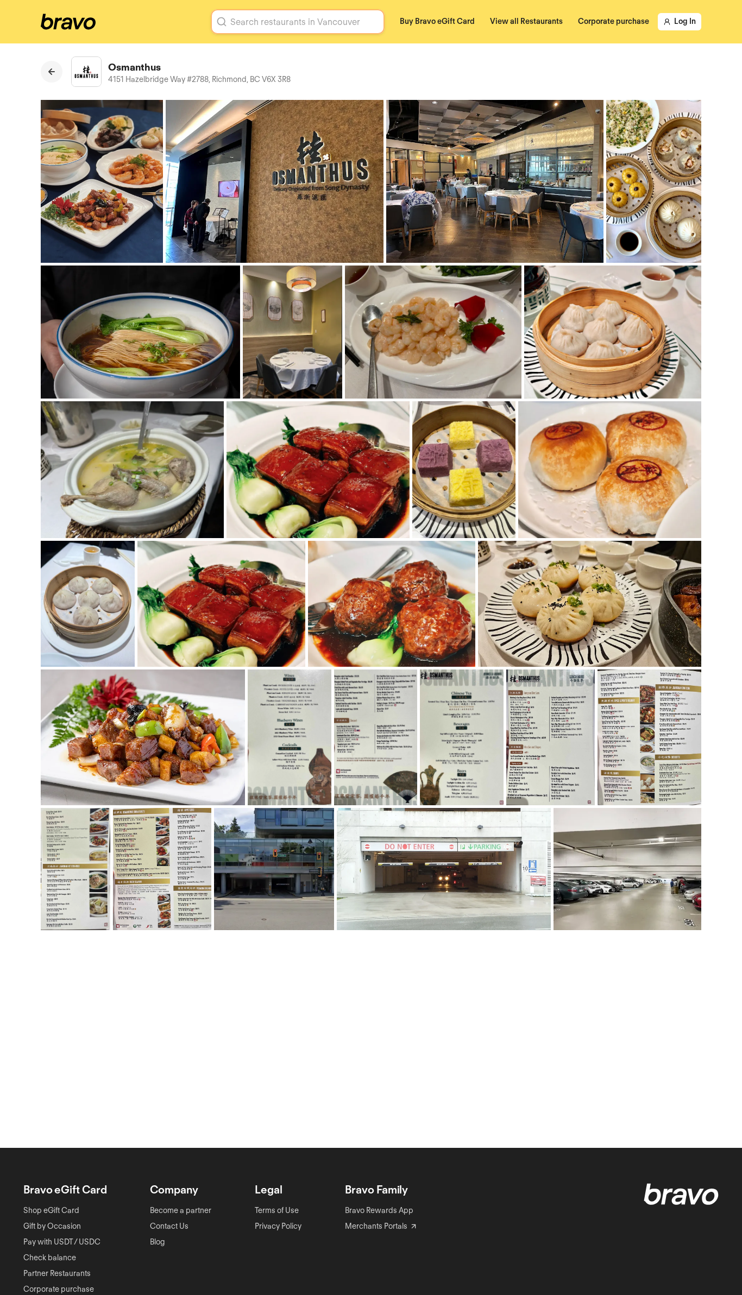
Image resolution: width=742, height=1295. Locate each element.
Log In (685, 21)
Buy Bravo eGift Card (437, 21)
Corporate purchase (613, 21)
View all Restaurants (526, 21)
